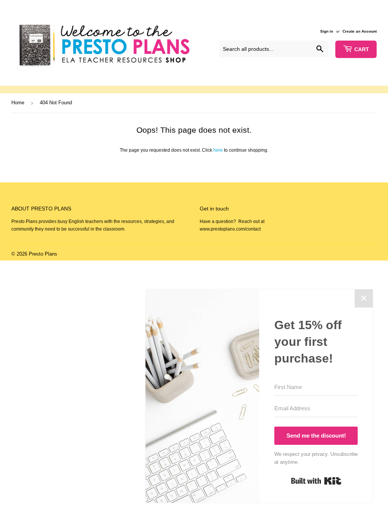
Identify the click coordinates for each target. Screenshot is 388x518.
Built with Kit (316, 481)
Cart (361, 49)
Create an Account (360, 31)
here (218, 150)
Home (17, 102)
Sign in (326, 31)
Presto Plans (43, 254)
